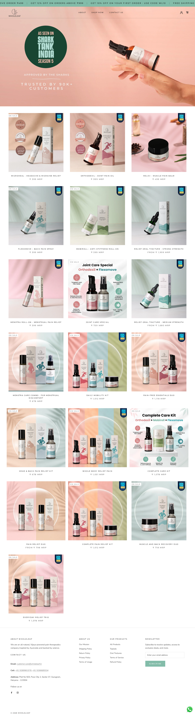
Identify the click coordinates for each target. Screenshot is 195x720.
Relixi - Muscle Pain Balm (159, 176)
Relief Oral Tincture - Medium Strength (159, 322)
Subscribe (155, 664)
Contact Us (116, 12)
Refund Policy (115, 662)
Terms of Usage (85, 662)
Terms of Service (117, 657)
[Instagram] (18, 692)
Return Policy (84, 653)
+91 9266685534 (40, 670)
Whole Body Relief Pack (98, 471)
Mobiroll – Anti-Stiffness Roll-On (97, 249)
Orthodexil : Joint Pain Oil (97, 176)
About (82, 12)
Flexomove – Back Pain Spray (36, 249)
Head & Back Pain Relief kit (36, 471)
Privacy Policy (84, 657)
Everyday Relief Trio (36, 617)
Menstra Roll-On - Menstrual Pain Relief (36, 322)
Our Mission (84, 644)
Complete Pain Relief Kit (97, 544)
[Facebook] (11, 692)
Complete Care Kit (159, 471)
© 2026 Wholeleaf (20, 713)
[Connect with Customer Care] (190, 709)
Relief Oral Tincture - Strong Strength (159, 249)
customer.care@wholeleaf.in (29, 664)
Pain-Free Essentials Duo (159, 395)
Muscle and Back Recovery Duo (158, 544)
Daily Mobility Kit (97, 395)
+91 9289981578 (23, 670)
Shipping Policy (85, 649)
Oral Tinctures (116, 653)
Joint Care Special (97, 322)
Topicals (113, 649)
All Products (115, 644)
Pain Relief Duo (36, 544)
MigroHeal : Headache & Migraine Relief (36, 176)
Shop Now (98, 12)
